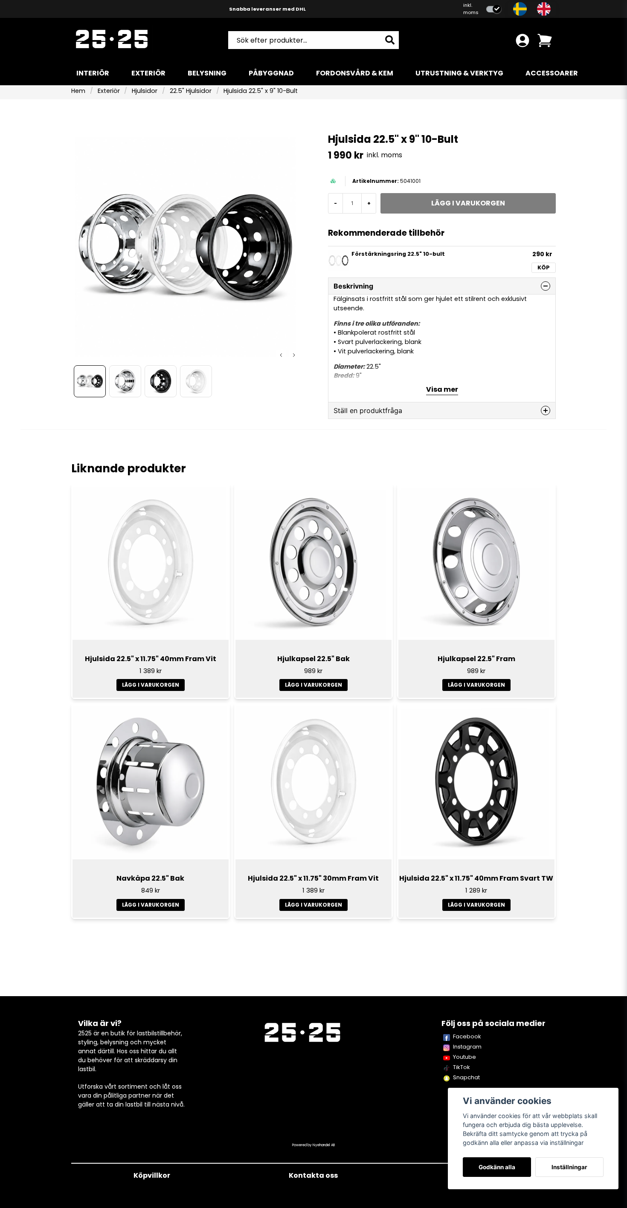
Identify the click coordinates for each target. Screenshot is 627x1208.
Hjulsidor (144, 91)
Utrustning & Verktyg (459, 73)
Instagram (467, 1047)
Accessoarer (551, 73)
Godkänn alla (497, 1167)
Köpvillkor (152, 1175)
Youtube (464, 1057)
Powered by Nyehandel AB (313, 1145)
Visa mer (442, 389)
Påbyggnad (271, 73)
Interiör (92, 73)
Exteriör (148, 73)
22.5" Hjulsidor (191, 91)
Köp (543, 267)
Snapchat (466, 1077)
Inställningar (569, 1167)
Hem (78, 91)
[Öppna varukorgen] (545, 40)
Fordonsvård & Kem (354, 73)
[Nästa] (294, 355)
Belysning (207, 73)
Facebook (467, 1036)
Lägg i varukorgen (150, 684)
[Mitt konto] (522, 40)
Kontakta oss (313, 1175)
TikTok (461, 1067)
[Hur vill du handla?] (493, 9)
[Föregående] (281, 355)
